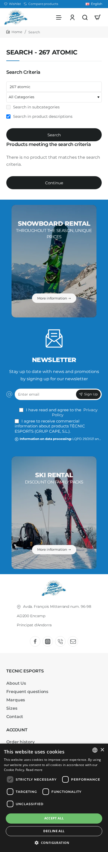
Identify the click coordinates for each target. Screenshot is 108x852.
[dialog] (54, 798)
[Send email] (73, 641)
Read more (34, 770)
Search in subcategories (36, 107)
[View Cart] (97, 17)
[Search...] (85, 17)
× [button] (102, 750)
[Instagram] (47, 641)
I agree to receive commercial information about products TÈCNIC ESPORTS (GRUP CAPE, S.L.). (50, 426)
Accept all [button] (54, 818)
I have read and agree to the (61, 412)
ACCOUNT (17, 729)
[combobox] (95, 750)
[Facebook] (35, 641)
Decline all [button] (53, 831)
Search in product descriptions (42, 116)
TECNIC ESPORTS (25, 671)
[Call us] (60, 641)
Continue (54, 182)
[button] (54, 842)
